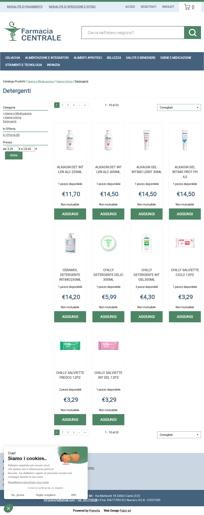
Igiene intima (64, 81)
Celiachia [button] (12, 58)
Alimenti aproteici (88, 58)
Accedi (130, 6)
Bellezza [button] (114, 58)
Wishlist (168, 6)
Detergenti (9, 121)
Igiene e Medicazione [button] (175, 58)
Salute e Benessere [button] (140, 58)
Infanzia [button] (53, 65)
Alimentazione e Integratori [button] (47, 58)
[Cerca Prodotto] (192, 32)
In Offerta (11, 135)
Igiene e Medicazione (40, 81)
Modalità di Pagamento (25, 7)
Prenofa (94, 510)
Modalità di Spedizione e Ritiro (72, 7)
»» (85, 105)
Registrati (148, 6)
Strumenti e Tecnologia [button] (23, 65)
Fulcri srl (125, 510)
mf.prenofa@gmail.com (59, 500)
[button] (179, 107)
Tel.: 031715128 (87, 500)
